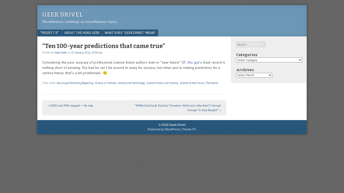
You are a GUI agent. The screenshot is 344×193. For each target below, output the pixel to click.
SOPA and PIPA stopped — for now (70, 105)
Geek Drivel (62, 14)
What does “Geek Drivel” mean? (130, 33)
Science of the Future (192, 83)
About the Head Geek (81, 33)
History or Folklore (105, 83)
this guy (193, 62)
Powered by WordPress (164, 129)
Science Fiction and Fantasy (162, 83)
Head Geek (60, 52)
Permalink (212, 83)
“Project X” (49, 33)
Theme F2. (189, 129)
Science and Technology (131, 83)
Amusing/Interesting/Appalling (75, 83)
